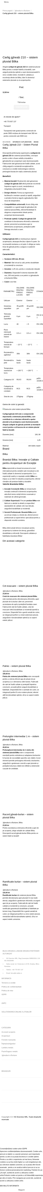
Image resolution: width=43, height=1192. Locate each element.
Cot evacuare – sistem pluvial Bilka (20, 586)
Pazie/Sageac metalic (10, 1051)
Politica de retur (7, 991)
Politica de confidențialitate (12, 987)
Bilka (21, 591)
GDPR (4, 994)
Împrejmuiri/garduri (8, 1044)
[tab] (7, 142)
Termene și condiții (8, 983)
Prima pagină (8, 11)
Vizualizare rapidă (5, 624)
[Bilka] (7, 525)
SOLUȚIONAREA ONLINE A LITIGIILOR (17, 1012)
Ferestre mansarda (9, 1040)
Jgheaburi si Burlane (22, 11)
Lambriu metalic (7, 1048)
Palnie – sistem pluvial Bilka (17, 666)
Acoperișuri (6, 1036)
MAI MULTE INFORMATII (9, 1186)
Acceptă (24, 1186)
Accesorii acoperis (8, 1032)
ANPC (4, 1003)
